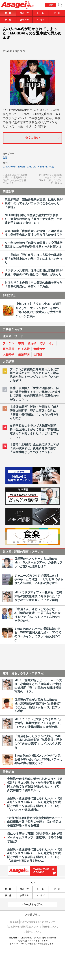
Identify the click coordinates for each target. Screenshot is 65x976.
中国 (21, 343)
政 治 (57, 13)
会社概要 (14, 921)
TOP (50, 5)
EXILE (21, 166)
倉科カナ (39, 348)
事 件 (8, 19)
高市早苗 (8, 348)
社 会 (40, 13)
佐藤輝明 (24, 354)
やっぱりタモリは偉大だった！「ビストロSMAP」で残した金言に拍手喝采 (50, 179)
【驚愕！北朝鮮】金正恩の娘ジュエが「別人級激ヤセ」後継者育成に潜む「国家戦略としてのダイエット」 (34, 448)
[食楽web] (32, 544)
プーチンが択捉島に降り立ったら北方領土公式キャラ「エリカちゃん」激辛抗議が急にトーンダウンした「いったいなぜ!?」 (34, 375)
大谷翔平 (8, 354)
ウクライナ (47, 343)
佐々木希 (24, 348)
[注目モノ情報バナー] (32, 524)
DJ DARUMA (9, 166)
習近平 (32, 343)
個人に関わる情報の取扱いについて (24, 926)
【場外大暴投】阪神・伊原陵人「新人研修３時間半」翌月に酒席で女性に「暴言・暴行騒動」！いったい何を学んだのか (34, 412)
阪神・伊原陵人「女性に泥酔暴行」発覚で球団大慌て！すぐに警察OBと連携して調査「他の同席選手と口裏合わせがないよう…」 (35, 394)
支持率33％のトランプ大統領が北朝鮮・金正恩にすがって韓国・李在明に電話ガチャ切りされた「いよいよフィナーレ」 (34, 431)
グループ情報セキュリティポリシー (37, 921)
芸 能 (8, 13)
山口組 (37, 354)
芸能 (5, 157)
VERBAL (42, 166)
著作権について (50, 926)
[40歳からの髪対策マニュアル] (32, 483)
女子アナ (24, 19)
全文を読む (32, 137)
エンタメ (40, 19)
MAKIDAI (31, 166)
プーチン (8, 343)
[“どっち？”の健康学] (32, 503)
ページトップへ (32, 904)
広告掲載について (32, 931)
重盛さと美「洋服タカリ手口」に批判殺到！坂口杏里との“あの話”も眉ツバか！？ (15, 179)
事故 (51, 166)
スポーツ (24, 13)
